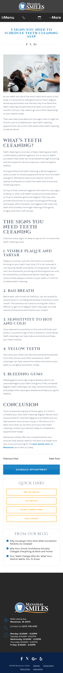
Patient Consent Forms (31, 510)
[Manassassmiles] (21, 659)
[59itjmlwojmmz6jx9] (34, 659)
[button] (8, 17)
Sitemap (36, 666)
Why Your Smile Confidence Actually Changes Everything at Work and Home (31, 550)
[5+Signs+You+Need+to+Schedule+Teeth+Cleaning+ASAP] (26, 44)
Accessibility (38, 669)
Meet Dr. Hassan (31, 492)
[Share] (35, 44)
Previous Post (10, 458)
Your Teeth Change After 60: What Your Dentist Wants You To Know (31, 557)
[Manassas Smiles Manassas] (41, 659)
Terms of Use (25, 669)
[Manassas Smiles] (27, 659)
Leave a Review (32, 519)
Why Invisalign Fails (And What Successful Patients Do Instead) (33, 542)
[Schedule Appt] (39, 17)
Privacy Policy (48, 666)
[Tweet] (30, 44)
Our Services (31, 501)
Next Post (54, 458)
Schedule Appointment (31, 469)
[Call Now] (23, 17)
